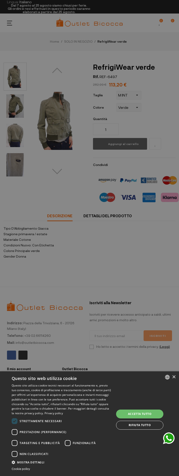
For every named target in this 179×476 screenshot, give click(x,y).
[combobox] (167, 377)
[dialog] (89, 423)
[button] (61, 461)
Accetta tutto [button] (139, 414)
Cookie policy (21, 468)
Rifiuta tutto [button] (140, 425)
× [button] (174, 377)
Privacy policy (54, 413)
